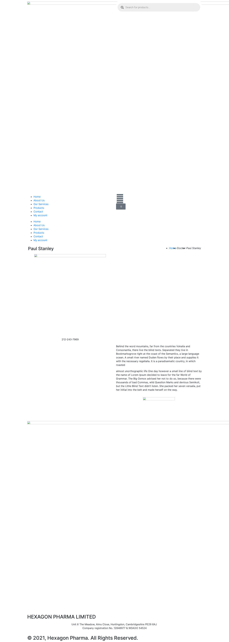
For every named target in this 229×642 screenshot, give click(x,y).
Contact (38, 211)
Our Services (40, 204)
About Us (39, 200)
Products (38, 207)
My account (40, 215)
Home (37, 196)
